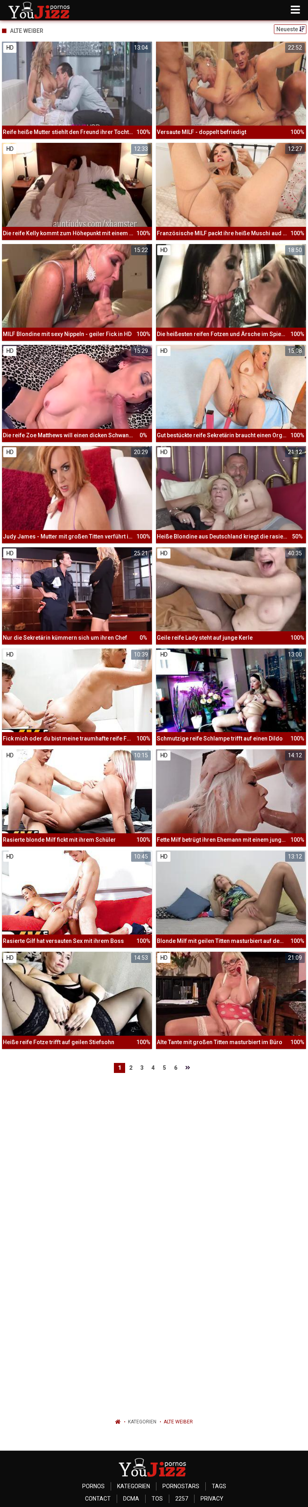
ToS (157, 1498)
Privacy (212, 1498)
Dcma (131, 1498)
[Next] (187, 1068)
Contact (98, 1498)
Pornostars (180, 1486)
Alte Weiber (178, 1422)
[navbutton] (295, 10)
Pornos (93, 1486)
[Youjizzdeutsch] (40, 10)
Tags (219, 1486)
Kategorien (142, 1422)
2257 (181, 1498)
